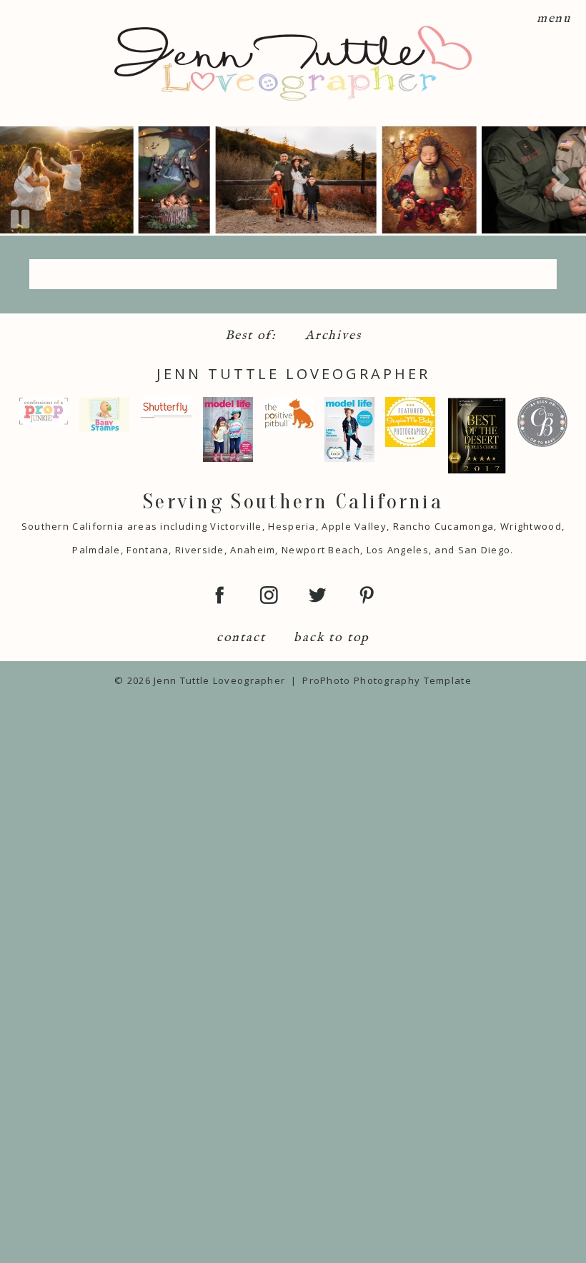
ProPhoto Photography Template (387, 680)
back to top (331, 638)
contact (241, 638)
